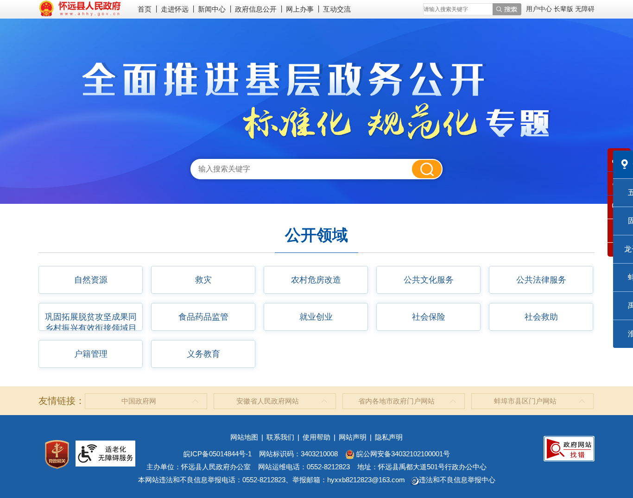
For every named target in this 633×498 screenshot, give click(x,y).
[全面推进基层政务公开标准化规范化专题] (316, 101)
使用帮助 (316, 437)
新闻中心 (212, 9)
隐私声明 (389, 437)
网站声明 (353, 437)
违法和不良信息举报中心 (457, 480)
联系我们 (280, 437)
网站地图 (244, 437)
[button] (564, 9)
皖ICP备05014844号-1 (218, 454)
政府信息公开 (256, 9)
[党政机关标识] (57, 454)
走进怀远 (175, 9)
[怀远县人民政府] (79, 8)
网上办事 (300, 9)
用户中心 (539, 9)
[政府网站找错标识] (569, 448)
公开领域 (316, 235)
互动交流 (337, 9)
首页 (145, 9)
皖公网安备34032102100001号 (402, 454)
